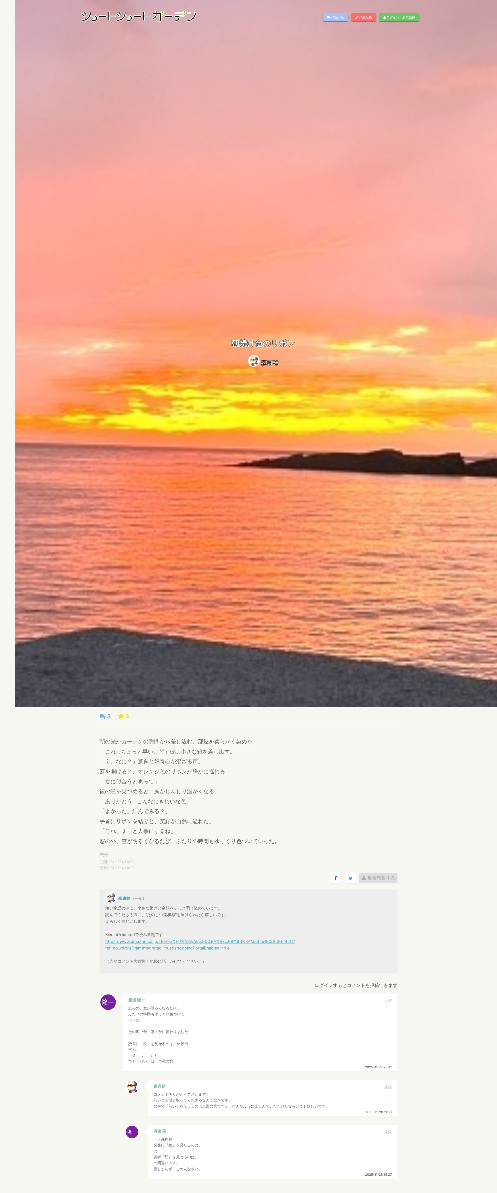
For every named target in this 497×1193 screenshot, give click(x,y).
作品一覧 (337, 17)
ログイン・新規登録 (400, 17)
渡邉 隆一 (136, 999)
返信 (388, 1000)
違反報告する (380, 878)
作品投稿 (365, 17)
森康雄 (269, 362)
